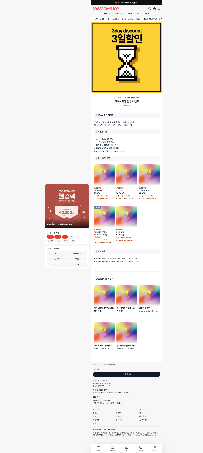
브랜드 (108, 19)
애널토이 (138, 19)
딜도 (65, 237)
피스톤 (58, 237)
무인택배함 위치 (144, 420)
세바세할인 (142, 416)
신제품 (102, 19)
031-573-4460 (100, 380)
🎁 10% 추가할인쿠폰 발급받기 (126, 3)
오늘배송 (119, 416)
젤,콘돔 (161, 19)
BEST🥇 (95, 19)
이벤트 (147, 13)
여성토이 (123, 19)
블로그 (118, 409)
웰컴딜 (138, 13)
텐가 (56, 253)
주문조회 (119, 413)
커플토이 (145, 19)
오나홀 (50, 237)
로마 (77, 264)
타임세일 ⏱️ (119, 13)
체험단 (130, 13)
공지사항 (96, 409)
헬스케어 (119, 420)
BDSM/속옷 (153, 19)
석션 (73, 241)
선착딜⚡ (107, 13)
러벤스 (77, 259)
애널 (71, 237)
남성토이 (130, 19)
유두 (59, 241)
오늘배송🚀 (115, 19)
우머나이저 (77, 253)
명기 (77, 237)
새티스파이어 (56, 259)
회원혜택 (96, 420)
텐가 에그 (51, 241)
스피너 (66, 241)
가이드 (95, 423)
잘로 (56, 264)
